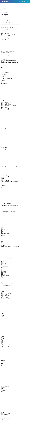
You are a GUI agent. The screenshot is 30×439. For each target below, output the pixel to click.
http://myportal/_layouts (5, 188)
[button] (6, 431)
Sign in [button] (27, 1)
